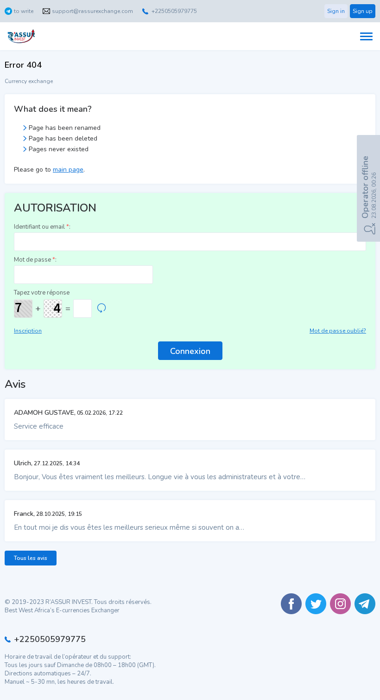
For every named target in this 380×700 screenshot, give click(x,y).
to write (23, 11)
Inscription (28, 330)
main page (68, 169)
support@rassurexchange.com (92, 11)
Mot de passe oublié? (338, 330)
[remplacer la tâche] (101, 308)
